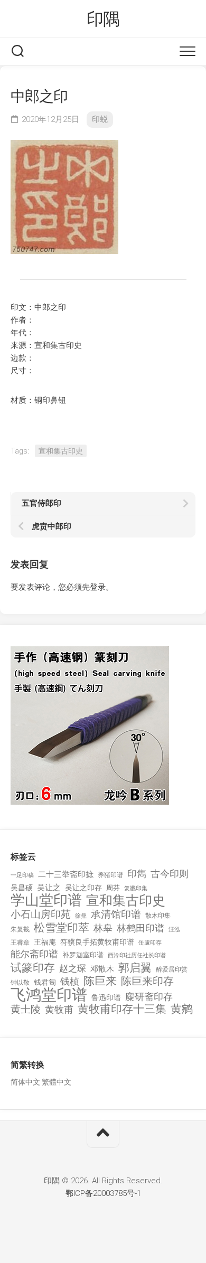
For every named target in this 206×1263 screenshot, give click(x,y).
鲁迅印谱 (106, 997)
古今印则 (170, 874)
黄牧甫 (59, 1009)
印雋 (136, 873)
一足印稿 (22, 875)
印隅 (103, 19)
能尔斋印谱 (34, 953)
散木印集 (158, 915)
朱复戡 (20, 929)
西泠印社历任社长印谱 (137, 955)
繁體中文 (56, 1082)
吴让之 (49, 887)
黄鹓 (182, 1009)
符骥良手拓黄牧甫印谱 (97, 942)
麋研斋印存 (149, 996)
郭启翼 (135, 968)
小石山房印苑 (41, 914)
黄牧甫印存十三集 (122, 1009)
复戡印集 (135, 888)
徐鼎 (81, 915)
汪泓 (174, 929)
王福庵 (45, 942)
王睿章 (20, 942)
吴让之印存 (83, 887)
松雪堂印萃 (61, 928)
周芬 (113, 888)
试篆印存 (33, 968)
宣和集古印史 (61, 451)
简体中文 (25, 1082)
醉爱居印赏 (172, 969)
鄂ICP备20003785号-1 (103, 1193)
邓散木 (102, 969)
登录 (98, 587)
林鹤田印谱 (140, 928)
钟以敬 (20, 982)
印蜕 (100, 119)
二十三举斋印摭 (65, 874)
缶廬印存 (150, 942)
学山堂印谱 (46, 900)
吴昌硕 (22, 887)
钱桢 (69, 981)
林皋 (103, 928)
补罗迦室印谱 (83, 955)
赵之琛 (72, 968)
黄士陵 (26, 1009)
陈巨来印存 (147, 981)
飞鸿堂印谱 (49, 995)
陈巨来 (100, 981)
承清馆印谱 (116, 914)
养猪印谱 (110, 875)
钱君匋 (45, 982)
